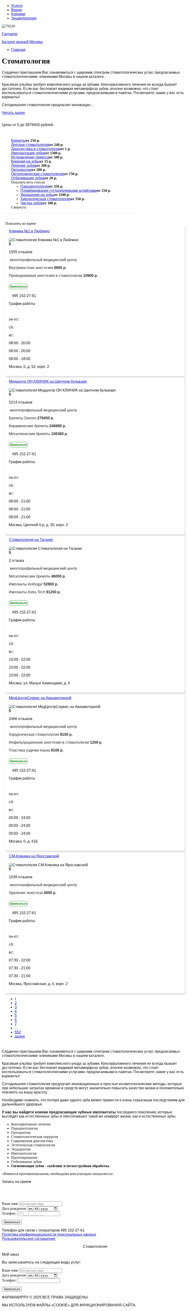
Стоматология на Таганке (31, 540)
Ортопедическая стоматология (37, 174)
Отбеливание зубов (28, 178)
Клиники (18, 14)
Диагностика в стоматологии (35, 149)
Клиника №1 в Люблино (29, 231)
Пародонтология (34, 186)
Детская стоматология (30, 145)
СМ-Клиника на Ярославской (34, 856)
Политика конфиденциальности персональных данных (49, 1234)
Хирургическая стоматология (45, 199)
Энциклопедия (23, 18)
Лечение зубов (23, 165)
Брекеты (18, 140)
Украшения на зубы (37, 195)
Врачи (16, 10)
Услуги (16, 6)
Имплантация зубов (28, 153)
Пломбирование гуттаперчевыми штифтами (58, 191)
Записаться (18, 286)
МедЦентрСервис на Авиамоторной (40, 698)
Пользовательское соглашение (28, 1239)
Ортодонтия (21, 170)
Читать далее (13, 113)
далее (20, 1036)
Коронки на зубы (25, 161)
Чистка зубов (31, 203)
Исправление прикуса (30, 157)
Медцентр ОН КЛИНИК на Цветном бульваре (48, 381)
